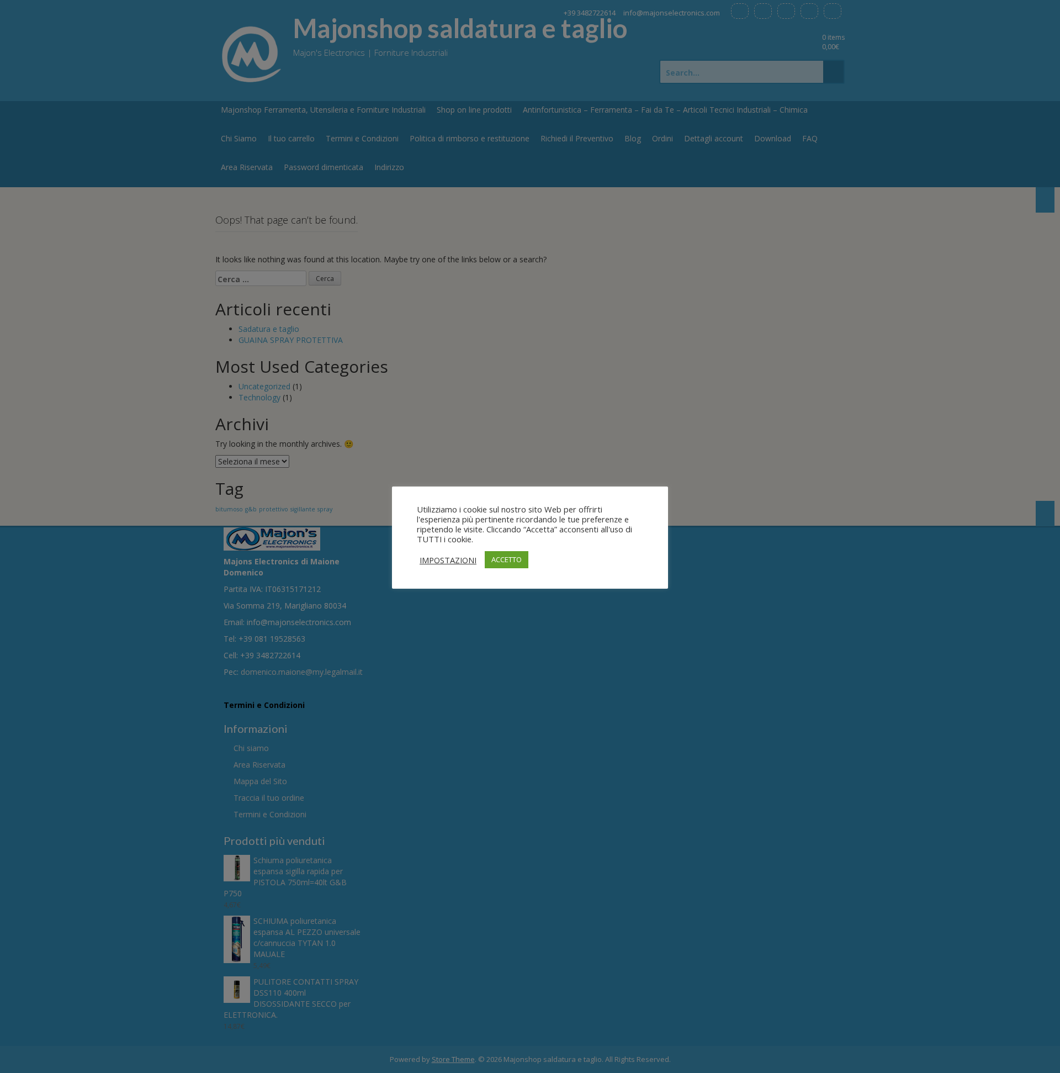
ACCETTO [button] (506, 559)
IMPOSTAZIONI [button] (448, 560)
